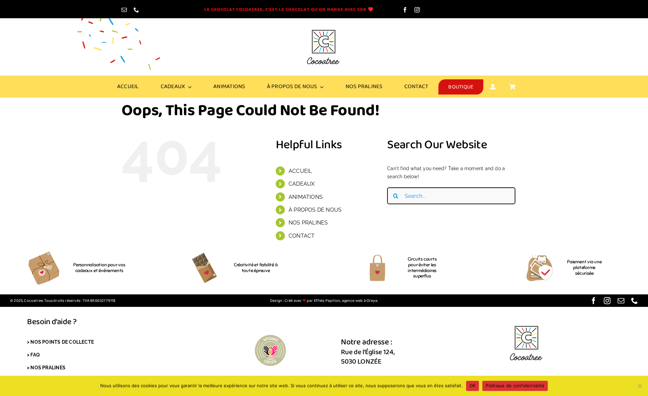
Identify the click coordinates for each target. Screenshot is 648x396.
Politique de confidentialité (515, 385)
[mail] (124, 9)
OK (472, 385)
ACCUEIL (300, 171)
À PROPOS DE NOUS (315, 210)
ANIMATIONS (306, 197)
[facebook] (405, 9)
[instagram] (417, 9)
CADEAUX (302, 184)
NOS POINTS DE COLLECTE (62, 342)
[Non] (639, 385)
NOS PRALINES (308, 222)
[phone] (136, 9)
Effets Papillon (326, 300)
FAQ (35, 355)
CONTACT (302, 236)
